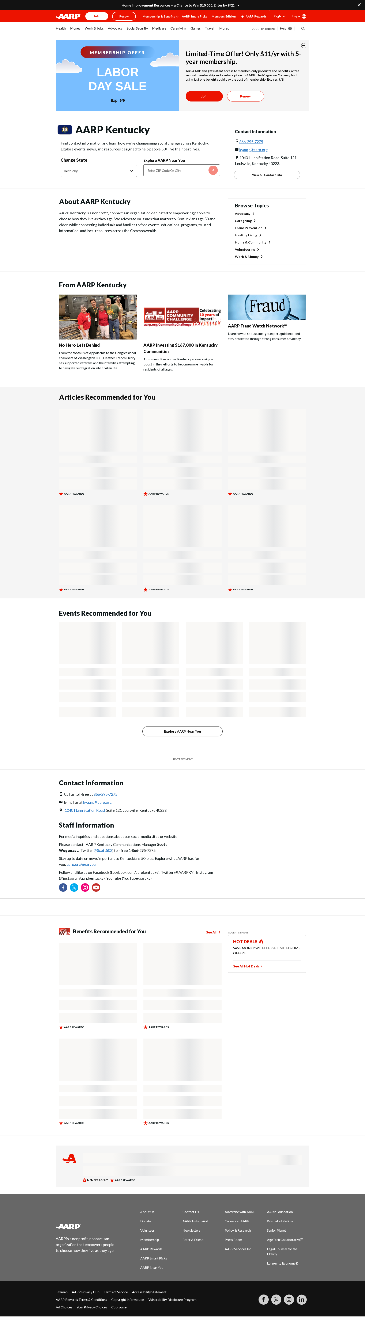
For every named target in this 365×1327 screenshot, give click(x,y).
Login (296, 16)
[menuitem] (61, 30)
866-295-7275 (251, 141)
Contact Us (190, 1212)
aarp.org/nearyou (81, 864)
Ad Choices (64, 1307)
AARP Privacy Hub (85, 1292)
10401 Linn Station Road (85, 810)
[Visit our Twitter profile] (74, 887)
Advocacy (243, 213)
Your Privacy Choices (91, 1307)
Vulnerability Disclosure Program (172, 1299)
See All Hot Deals (246, 966)
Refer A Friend (192, 1240)
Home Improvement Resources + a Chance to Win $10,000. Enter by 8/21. (179, 5)
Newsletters (191, 1230)
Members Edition (224, 16)
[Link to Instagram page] (85, 887)
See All (211, 932)
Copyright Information (127, 1299)
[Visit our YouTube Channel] (96, 887)
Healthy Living (246, 235)
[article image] (98, 338)
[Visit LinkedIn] (302, 1300)
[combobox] (181, 170)
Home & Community (251, 242)
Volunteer (147, 1230)
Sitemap (62, 1292)
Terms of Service (116, 1292)
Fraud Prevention (248, 228)
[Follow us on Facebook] (63, 887)
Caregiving (243, 221)
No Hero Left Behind (79, 345)
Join (204, 96)
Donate (145, 1221)
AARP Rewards (256, 16)
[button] (303, 28)
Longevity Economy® (282, 1263)
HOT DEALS (245, 941)
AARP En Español (195, 1221)
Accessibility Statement (149, 1292)
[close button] (303, 45)
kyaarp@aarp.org (253, 149)
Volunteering (245, 249)
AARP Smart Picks (194, 16)
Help (283, 28)
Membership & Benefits (159, 16)
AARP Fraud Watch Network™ (257, 325)
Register (280, 16)
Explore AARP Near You (164, 160)
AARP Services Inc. (238, 1249)
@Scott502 (103, 850)
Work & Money (247, 256)
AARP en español (263, 28)
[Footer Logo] (85, 1226)
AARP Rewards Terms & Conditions (81, 1299)
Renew (245, 96)
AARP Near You (151, 1267)
